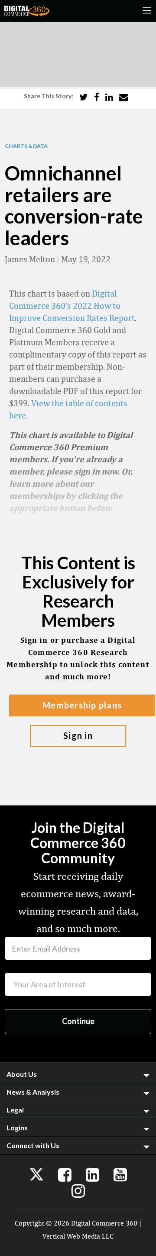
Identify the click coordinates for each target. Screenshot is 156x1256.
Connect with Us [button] (32, 1145)
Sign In (78, 735)
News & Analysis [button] (32, 1092)
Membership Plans (82, 705)
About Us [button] (21, 1074)
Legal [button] (15, 1110)
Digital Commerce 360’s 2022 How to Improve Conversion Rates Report (72, 305)
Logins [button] (17, 1127)
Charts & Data (26, 146)
